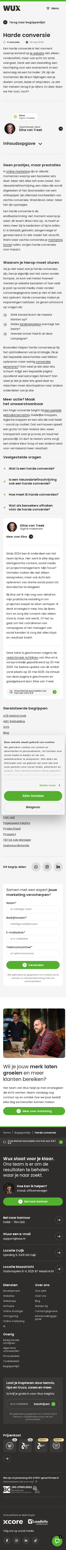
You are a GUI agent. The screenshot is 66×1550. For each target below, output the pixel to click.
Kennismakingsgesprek (46, 1317)
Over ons (40, 1295)
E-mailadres (15, 932)
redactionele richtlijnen (22, 657)
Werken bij (41, 1306)
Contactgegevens (46, 1311)
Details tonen (48, 785)
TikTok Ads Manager (17, 840)
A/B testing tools (14, 716)
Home (7, 1132)
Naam (11, 903)
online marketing (18, 171)
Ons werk (40, 1290)
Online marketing (13, 1321)
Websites (8, 1295)
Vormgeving (10, 1316)
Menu (55, 8)
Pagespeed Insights (16, 823)
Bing (6, 733)
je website (37, 53)
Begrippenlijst (23, 1132)
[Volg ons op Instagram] (16, 1540)
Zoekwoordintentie (16, 845)
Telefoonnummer (19, 947)
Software (8, 1306)
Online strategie (13, 1311)
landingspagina (30, 324)
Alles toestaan (33, 796)
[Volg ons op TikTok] (35, 1540)
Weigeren (33, 807)
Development (11, 1290)
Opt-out (9, 817)
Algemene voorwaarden (11, 1349)
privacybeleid (33, 981)
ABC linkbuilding (14, 721)
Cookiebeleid (11, 1361)
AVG (6, 727)
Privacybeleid (11, 1356)
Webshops (9, 1301)
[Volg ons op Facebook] (7, 1540)
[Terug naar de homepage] (11, 8)
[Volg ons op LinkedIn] (26, 1540)
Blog (37, 1301)
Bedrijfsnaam (16, 917)
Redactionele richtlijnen (11, 1342)
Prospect (9, 834)
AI (4, 1326)
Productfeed (12, 829)
